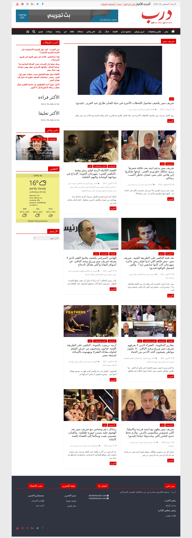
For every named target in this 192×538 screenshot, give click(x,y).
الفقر (132, 358)
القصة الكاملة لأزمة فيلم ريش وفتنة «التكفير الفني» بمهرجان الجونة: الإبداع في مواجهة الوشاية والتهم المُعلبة (91, 173)
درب (138, 184)
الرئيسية (170, 164)
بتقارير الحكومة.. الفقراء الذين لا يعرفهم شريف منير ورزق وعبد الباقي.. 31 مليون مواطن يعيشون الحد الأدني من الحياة (150, 348)
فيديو (41, 31)
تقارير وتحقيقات (154, 31)
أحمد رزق (94, 183)
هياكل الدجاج (89, 274)
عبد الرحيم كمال (110, 187)
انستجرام (95, 445)
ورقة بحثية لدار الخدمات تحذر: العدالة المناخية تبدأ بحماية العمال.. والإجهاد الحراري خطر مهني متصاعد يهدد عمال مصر (38, 67)
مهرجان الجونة (107, 190)
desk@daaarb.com (98, 495)
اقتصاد (115, 31)
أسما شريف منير (147, 184)
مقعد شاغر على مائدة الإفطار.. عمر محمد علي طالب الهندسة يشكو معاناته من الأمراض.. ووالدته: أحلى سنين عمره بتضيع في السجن (36, 148)
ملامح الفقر (99, 274)
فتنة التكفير (142, 274)
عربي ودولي (139, 31)
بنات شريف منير (150, 442)
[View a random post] (28, 31)
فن (65, 31)
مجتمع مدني (126, 31)
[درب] (173, 31)
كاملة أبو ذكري (91, 187)
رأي (99, 31)
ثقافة (72, 31)
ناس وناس (90, 31)
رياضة (58, 31)
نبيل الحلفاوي (86, 190)
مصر (166, 31)
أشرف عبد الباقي (83, 183)
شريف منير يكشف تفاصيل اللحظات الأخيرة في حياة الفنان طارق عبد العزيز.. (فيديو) (125, 103)
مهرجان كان (96, 190)
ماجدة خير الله (80, 187)
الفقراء (126, 358)
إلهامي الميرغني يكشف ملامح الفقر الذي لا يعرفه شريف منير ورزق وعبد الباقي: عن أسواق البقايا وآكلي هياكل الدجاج (91, 261)
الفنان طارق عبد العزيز (146, 109)
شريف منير (133, 109)
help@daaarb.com (98, 498)
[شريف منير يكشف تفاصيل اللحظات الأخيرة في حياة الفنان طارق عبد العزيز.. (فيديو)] (120, 47)
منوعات (49, 31)
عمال (107, 31)
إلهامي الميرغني (78, 271)
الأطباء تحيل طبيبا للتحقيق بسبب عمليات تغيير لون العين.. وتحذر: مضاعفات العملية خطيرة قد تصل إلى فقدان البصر (38, 77)
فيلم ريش (100, 187)
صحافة (80, 31)
